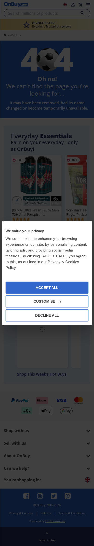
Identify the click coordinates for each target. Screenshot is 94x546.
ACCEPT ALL (47, 287)
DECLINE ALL (47, 315)
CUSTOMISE (44, 301)
